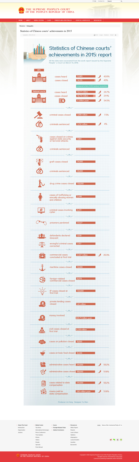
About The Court (22, 425)
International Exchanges (42, 430)
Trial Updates (39, 435)
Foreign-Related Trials (59, 427)
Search (121, 1)
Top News (38, 427)
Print (96, 35)
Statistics (73, 435)
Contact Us (101, 1)
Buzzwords (74, 444)
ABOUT (28, 20)
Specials (38, 444)
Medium (106, 35)
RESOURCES (97, 20)
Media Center (39, 425)
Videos (37, 440)
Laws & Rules (74, 432)
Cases (55, 425)
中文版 (94, 1)
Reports (73, 430)
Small (111, 35)
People (37, 442)
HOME (20, 20)
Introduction (21, 427)
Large (101, 35)
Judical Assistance (58, 430)
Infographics (30, 26)
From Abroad (39, 447)
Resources (22, 26)
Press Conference (40, 432)
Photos (37, 437)
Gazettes (73, 442)
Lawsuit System (75, 440)
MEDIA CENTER (39, 20)
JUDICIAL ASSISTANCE (83, 20)
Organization (21, 430)
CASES (49, 20)
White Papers (74, 427)
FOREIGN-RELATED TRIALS (63, 20)
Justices (20, 432)
